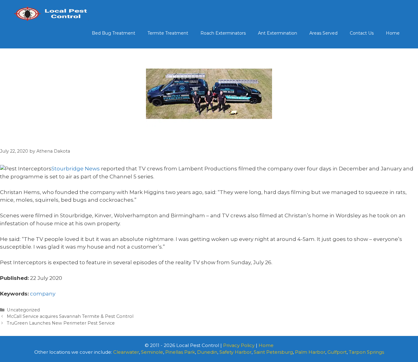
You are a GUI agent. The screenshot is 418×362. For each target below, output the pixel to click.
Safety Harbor (235, 352)
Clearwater (126, 352)
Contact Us (362, 33)
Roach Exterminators (223, 33)
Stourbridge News (75, 169)
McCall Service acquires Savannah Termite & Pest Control (70, 316)
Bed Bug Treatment (113, 33)
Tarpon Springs (366, 352)
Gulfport (337, 352)
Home (393, 33)
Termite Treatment (167, 33)
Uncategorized (23, 310)
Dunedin (207, 352)
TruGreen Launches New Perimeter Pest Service (61, 323)
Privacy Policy (239, 345)
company (42, 294)
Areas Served (323, 33)
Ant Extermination (277, 33)
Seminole (152, 352)
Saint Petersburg (273, 352)
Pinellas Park (180, 352)
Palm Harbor (310, 352)
